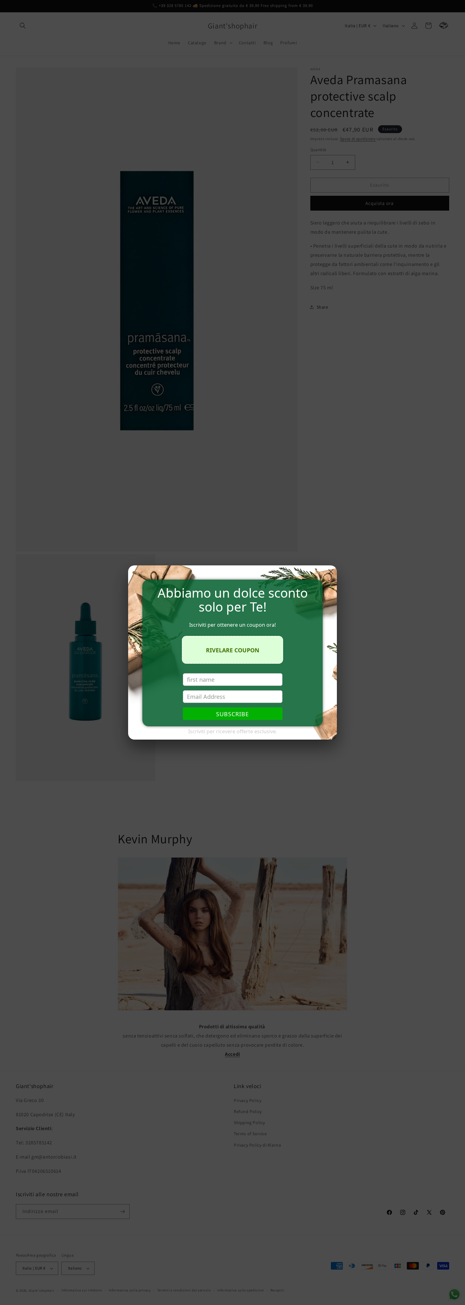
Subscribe (232, 714)
